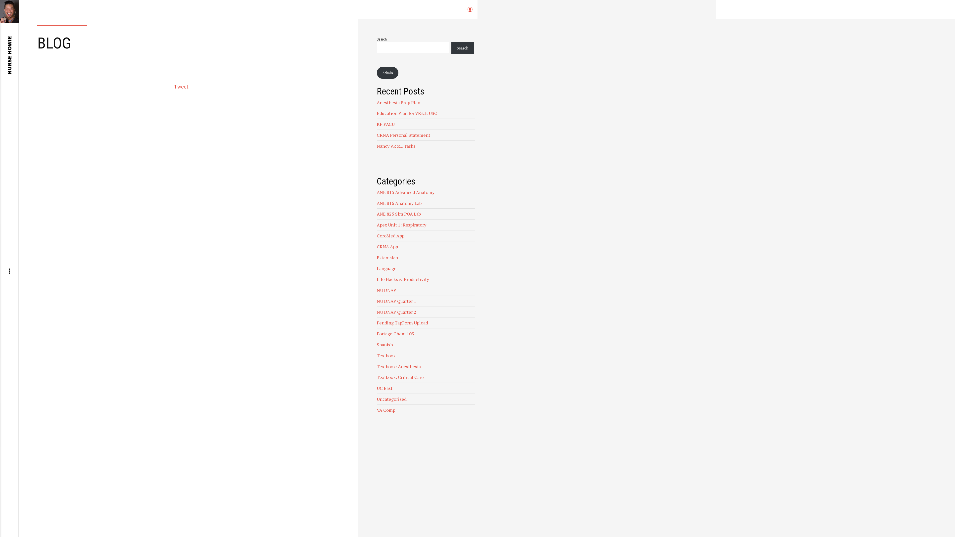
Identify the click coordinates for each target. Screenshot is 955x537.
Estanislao (387, 258)
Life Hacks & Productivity (403, 279)
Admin (387, 72)
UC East (384, 388)
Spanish (385, 345)
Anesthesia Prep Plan (398, 102)
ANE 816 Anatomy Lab (399, 203)
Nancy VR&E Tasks (396, 146)
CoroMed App (390, 236)
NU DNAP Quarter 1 (396, 301)
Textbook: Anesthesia (399, 366)
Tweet (181, 86)
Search (382, 39)
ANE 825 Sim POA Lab (399, 214)
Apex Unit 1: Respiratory (401, 225)
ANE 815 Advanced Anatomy (405, 192)
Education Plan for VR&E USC (407, 113)
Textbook (386, 355)
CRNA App (387, 247)
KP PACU (386, 124)
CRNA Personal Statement (403, 135)
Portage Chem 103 (395, 334)
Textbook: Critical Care (400, 377)
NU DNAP (386, 290)
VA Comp (386, 410)
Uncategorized (392, 399)
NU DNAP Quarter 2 (396, 312)
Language (386, 268)
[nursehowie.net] (9, 11)
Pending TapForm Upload (402, 323)
